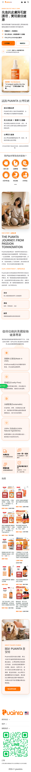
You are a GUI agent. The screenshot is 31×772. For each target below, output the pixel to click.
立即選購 (8, 43)
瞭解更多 (22, 43)
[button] (3, 2)
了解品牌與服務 (13, 689)
